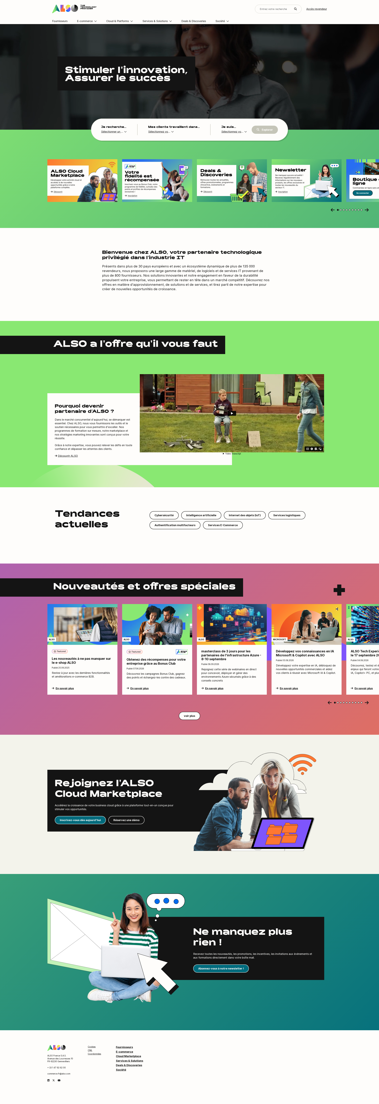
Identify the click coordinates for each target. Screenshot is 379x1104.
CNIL (90, 1050)
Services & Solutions (129, 1060)
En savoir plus (65, 688)
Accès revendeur (316, 8)
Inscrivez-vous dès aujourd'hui (80, 820)
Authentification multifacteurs (175, 525)
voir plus (189, 715)
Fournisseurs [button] (60, 21)
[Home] (56, 1047)
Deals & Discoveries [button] (193, 21)
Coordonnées (94, 1054)
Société (121, 1069)
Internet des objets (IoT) (245, 515)
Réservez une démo (126, 820)
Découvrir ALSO (68, 455)
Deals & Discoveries (129, 1065)
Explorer (267, 129)
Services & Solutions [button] (155, 21)
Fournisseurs (124, 1047)
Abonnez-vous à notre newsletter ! (221, 968)
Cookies (92, 1046)
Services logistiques (286, 515)
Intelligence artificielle (201, 515)
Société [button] (220, 21)
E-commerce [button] (85, 21)
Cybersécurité (164, 515)
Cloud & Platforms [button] (117, 21)
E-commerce (124, 1051)
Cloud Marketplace (128, 1056)
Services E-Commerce (223, 525)
